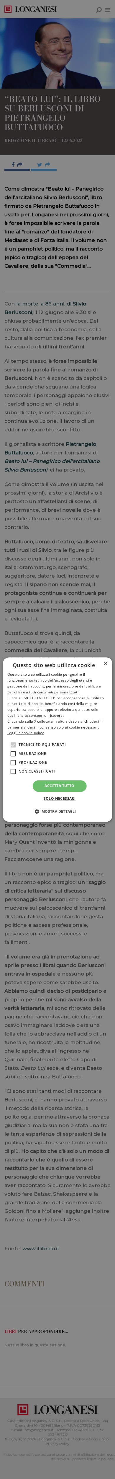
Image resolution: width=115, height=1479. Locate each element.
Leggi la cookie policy (25, 733)
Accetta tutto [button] (59, 785)
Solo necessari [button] (60, 798)
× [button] (105, 664)
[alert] (57, 739)
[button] (57, 811)
